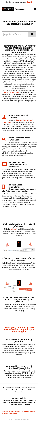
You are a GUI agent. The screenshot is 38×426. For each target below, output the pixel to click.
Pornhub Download (28, 388)
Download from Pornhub (11, 388)
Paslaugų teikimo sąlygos (11, 411)
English (29, 2)
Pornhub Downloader (13, 390)
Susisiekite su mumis (9, 413)
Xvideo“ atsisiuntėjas (11, 92)
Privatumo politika (28, 411)
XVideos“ (13, 229)
